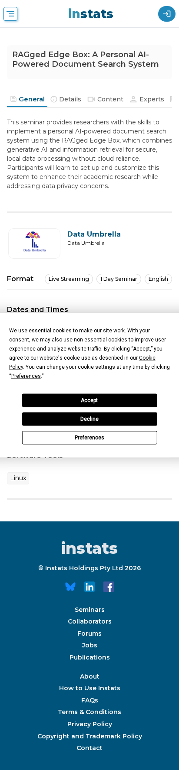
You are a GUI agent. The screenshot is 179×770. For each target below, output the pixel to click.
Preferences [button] (26, 376)
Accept (89, 400)
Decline (89, 419)
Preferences (89, 438)
